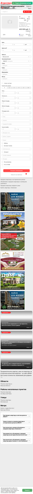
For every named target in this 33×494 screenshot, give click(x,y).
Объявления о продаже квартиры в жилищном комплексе (14, 182)
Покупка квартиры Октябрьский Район (6, 392)
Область (4, 54)
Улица (3, 63)
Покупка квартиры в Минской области (6, 384)
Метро (3, 76)
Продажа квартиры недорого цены (10, 185)
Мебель (6, 143)
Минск (29, 35)
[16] (10, 27)
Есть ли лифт (7, 164)
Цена (3, 42)
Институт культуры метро (22, 35)
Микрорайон (5, 72)
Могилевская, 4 (28, 34)
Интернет (6, 152)
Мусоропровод (7, 162)
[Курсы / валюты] (30, 29)
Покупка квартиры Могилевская (6, 400)
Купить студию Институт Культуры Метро (7, 409)
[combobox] (27, 44)
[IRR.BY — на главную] (6, 3)
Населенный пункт (6, 59)
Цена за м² (4, 48)
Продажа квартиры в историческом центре (13, 179)
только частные (8, 83)
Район (3, 67)
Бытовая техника (8, 145)
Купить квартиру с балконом (9, 187)
